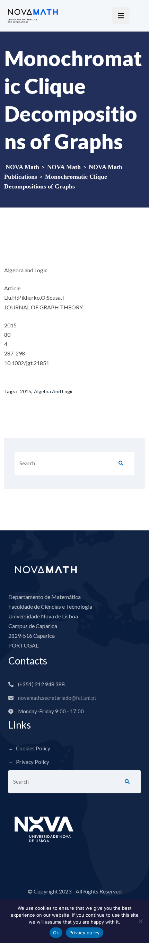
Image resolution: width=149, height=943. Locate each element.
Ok (56, 932)
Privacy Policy (32, 762)
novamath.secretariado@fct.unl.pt (57, 698)
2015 (25, 391)
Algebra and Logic (53, 391)
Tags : (10, 391)
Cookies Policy (33, 748)
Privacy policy (84, 932)
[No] (140, 921)
